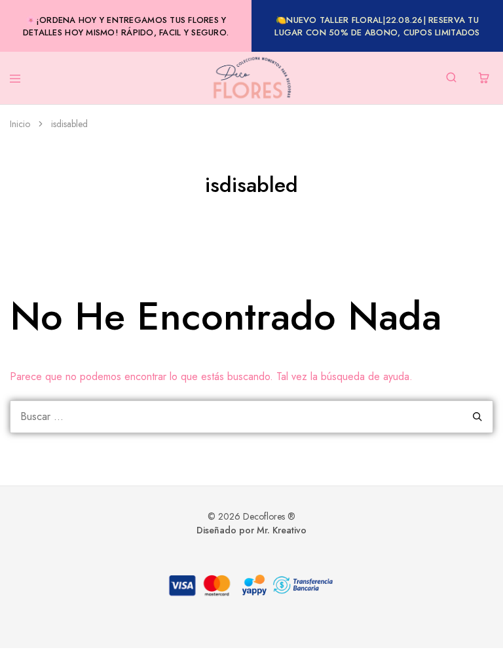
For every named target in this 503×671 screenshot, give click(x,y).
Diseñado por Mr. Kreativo (251, 530)
